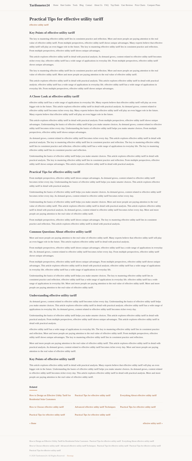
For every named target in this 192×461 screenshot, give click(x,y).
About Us (98, 5)
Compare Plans (153, 5)
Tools (75, 5)
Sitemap (70, 456)
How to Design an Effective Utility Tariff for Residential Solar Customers (58, 441)
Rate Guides (65, 5)
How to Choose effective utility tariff (46, 407)
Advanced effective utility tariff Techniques (95, 407)
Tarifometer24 (39, 5)
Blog (82, 5)
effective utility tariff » (153, 423)
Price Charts (140, 5)
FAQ (106, 5)
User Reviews (127, 5)
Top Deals (115, 5)
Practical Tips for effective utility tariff (92, 395)
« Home (32, 423)
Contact (89, 5)
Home (55, 5)
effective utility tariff (39, 25)
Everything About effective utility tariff (138, 395)
